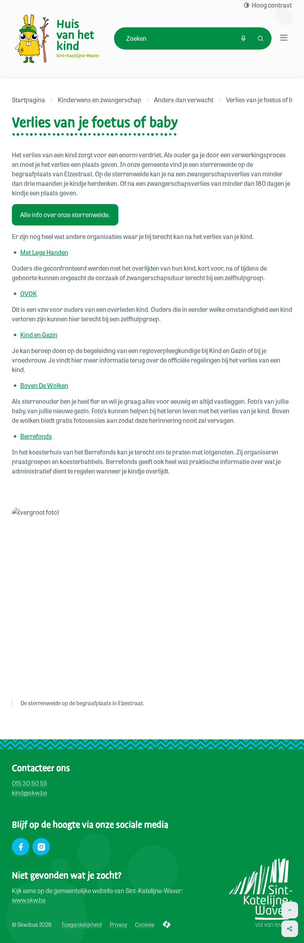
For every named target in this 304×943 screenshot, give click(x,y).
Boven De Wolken (44, 385)
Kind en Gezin (38, 334)
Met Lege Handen (44, 252)
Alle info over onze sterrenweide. (65, 214)
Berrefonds (36, 436)
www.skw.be (29, 900)
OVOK (28, 293)
